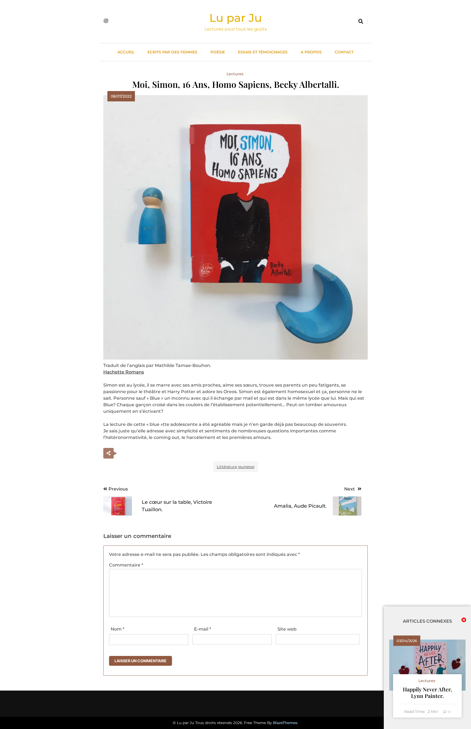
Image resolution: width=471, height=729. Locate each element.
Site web (287, 629)
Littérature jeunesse (235, 466)
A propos (311, 52)
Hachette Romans (123, 372)
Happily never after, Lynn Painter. (427, 692)
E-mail (202, 629)
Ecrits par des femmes (172, 52)
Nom (117, 629)
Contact (344, 52)
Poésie (217, 52)
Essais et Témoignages (263, 52)
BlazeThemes (285, 723)
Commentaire (126, 565)
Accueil (125, 52)
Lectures (235, 73)
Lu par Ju (235, 18)
